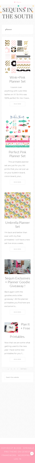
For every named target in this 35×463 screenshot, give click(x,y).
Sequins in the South (17, 13)
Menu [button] (19, 2)
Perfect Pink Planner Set (17, 154)
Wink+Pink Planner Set (17, 79)
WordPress (25, 455)
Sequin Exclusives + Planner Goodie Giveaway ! (17, 282)
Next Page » (24, 368)
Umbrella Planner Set (17, 224)
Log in (17, 459)
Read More (17, 103)
